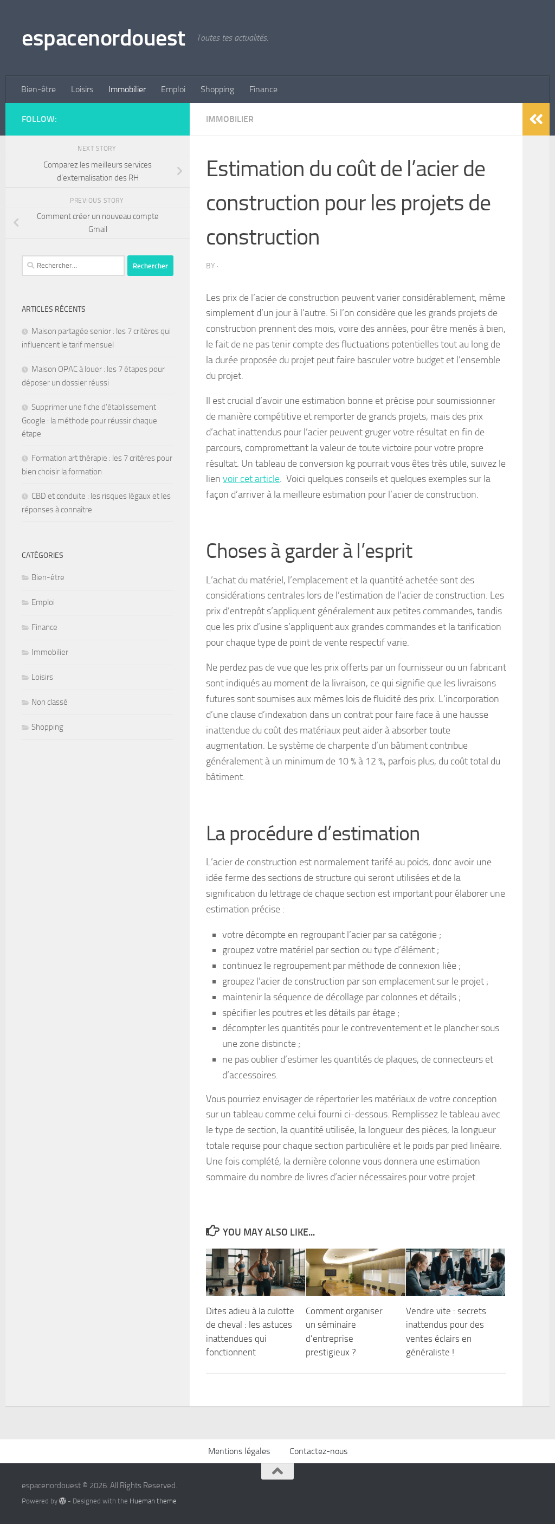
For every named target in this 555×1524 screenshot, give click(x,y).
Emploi (173, 89)
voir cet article (251, 479)
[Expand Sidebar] (536, 119)
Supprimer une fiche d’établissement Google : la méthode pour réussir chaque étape (89, 420)
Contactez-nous (318, 1451)
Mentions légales (239, 1451)
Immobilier (127, 89)
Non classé (49, 702)
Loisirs (82, 89)
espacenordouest (103, 38)
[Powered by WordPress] (62, 1500)
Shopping (217, 89)
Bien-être (38, 89)
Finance (263, 89)
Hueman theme (153, 1501)
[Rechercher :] (73, 265)
